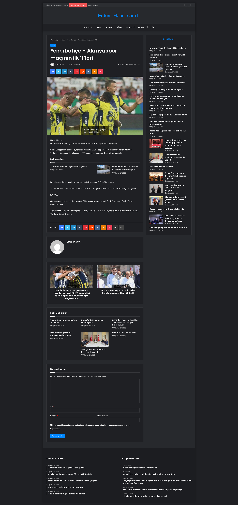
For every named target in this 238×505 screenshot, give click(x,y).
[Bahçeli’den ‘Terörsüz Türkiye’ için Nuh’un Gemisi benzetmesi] (156, 219)
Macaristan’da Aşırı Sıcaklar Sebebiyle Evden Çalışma (108, 5)
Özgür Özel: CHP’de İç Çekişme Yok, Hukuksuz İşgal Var (175, 176)
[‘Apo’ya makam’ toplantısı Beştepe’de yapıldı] (95, 339)
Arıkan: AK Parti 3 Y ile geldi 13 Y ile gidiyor (68, 166)
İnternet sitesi (102, 416)
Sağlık (119, 27)
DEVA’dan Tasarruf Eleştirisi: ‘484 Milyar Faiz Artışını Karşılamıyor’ (125, 322)
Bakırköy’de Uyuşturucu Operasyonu (92, 321)
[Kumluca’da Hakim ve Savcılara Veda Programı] (156, 188)
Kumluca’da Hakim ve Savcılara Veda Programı (174, 188)
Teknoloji (129, 27)
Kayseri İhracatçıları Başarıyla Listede (166, 209)
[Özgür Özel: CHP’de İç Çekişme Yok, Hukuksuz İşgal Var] (156, 176)
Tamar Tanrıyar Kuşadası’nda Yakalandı (63, 321)
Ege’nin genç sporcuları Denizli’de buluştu (168, 115)
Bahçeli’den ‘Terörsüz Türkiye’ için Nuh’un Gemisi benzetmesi (175, 218)
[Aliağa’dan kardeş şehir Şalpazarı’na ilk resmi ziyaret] (156, 200)
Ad (52, 406)
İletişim (150, 27)
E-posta (54, 416)
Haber (98, 27)
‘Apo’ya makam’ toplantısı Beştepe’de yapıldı (93, 350)
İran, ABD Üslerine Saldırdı (124, 333)
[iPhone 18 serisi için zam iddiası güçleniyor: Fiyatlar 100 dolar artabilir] (156, 143)
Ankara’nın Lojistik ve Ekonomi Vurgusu (167, 76)
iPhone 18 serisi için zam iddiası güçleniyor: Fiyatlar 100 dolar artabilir (175, 144)
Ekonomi (109, 27)
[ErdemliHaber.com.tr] (119, 16)
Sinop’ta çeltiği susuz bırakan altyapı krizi (168, 227)
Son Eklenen (168, 39)
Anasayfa (88, 27)
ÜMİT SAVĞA (59, 65)
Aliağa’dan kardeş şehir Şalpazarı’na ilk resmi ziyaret (175, 200)
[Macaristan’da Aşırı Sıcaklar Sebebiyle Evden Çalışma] (103, 169)
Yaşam (141, 27)
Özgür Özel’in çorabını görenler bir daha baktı (60, 334)
